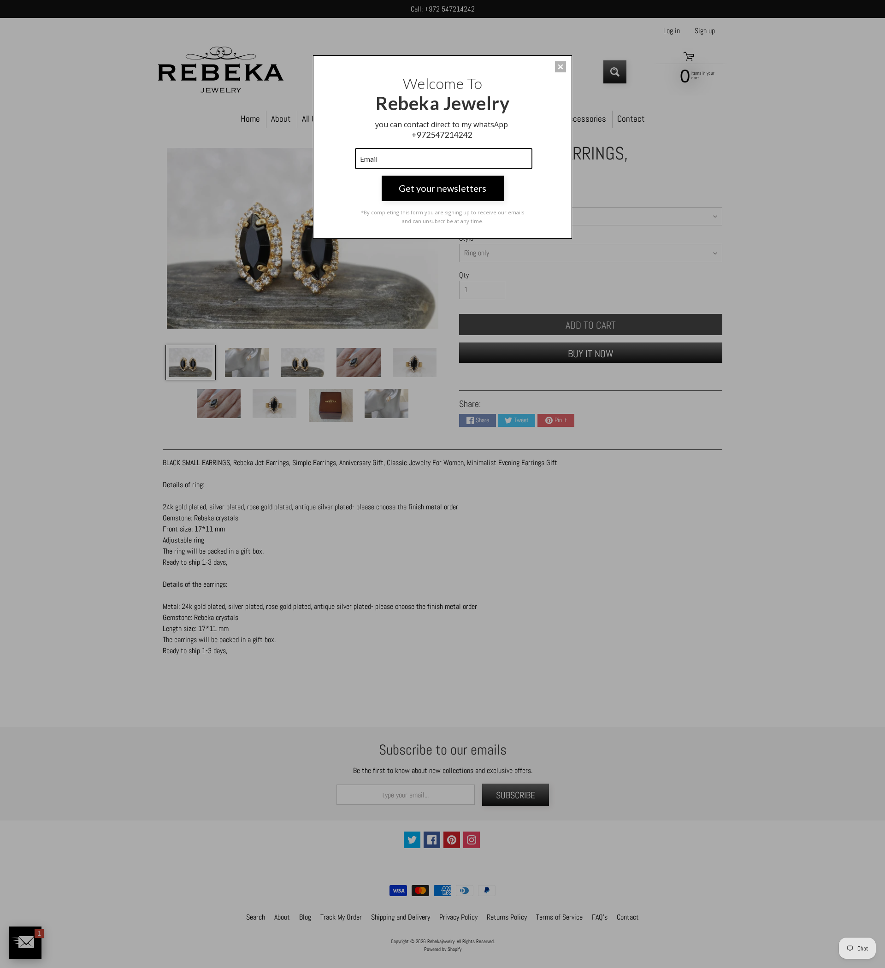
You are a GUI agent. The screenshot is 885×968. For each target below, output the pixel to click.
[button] (560, 66)
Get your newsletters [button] (442, 188)
